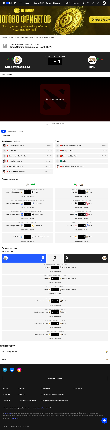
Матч (3, 131)
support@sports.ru (42, 408)
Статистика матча (27, 196)
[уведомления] (93, 3)
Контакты (6, 400)
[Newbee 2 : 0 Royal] (76, 185)
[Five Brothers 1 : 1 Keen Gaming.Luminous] (7, 59)
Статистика (12, 131)
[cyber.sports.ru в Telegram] (5, 370)
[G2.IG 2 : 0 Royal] (101, 60)
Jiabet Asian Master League (25, 37)
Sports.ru (8, 413)
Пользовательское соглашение (52, 394)
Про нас (5, 388)
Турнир (21, 131)
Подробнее (15, 418)
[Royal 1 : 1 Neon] (102, 59)
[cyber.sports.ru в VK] (12, 370)
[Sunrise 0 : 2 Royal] (97, 59)
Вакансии (21, 388)
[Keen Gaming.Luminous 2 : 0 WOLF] (12, 59)
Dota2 (12, 37)
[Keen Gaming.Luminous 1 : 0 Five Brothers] (33, 184)
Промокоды (77, 388)
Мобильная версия (55, 378)
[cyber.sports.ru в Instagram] (19, 370)
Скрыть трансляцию (57, 123)
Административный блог (27, 400)
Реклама (21, 394)
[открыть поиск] (88, 3)
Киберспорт (4, 37)
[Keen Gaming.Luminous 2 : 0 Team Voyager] (32, 184)
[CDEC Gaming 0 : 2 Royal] (75, 184)
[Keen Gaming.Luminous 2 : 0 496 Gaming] (8, 59)
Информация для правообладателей (54, 400)
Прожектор (45, 388)
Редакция (6, 394)
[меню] (20, 3)
